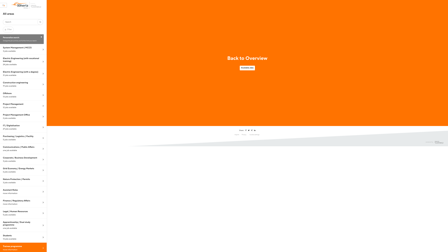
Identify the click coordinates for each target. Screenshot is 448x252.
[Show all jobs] (3, 5)
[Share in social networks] (245, 130)
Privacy (244, 135)
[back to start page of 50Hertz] (26, 5)
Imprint (237, 135)
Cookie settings (254, 135)
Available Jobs (247, 68)
